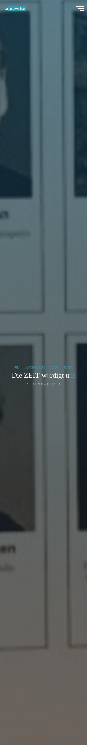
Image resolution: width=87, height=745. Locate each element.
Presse (68, 366)
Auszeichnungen (35, 366)
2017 (17, 366)
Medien (54, 366)
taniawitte (14, 8)
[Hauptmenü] (80, 8)
